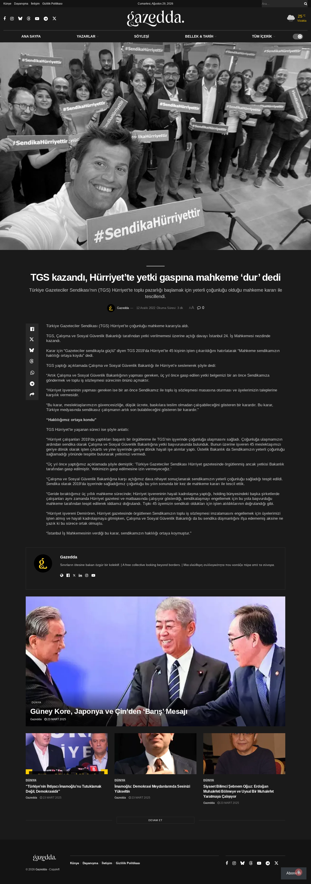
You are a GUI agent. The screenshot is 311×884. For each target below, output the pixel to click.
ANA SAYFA (31, 36)
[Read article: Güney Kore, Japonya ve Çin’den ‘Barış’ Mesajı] (155, 661)
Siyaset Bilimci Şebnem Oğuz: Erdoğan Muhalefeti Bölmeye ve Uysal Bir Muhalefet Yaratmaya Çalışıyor (238, 791)
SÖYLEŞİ (141, 36)
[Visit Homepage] (156, 18)
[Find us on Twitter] (54, 18)
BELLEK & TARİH (199, 36)
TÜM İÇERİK (262, 36)
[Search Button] (305, 3)
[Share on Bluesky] (32, 350)
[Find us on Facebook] (4, 18)
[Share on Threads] (32, 361)
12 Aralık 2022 (145, 308)
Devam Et (155, 820)
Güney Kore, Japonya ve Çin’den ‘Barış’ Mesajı (108, 711)
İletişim (35, 3)
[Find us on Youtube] (37, 18)
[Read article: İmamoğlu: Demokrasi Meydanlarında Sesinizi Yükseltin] (155, 753)
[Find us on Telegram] (46, 18)
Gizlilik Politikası (52, 3)
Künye (7, 3)
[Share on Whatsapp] (32, 372)
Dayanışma (21, 3)
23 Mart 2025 (56, 719)
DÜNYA (36, 702)
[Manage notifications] (298, 872)
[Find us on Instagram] (12, 18)
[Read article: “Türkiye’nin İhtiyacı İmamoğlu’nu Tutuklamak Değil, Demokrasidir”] (67, 753)
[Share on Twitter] (32, 339)
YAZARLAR (86, 36)
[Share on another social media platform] (32, 394)
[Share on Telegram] (32, 383)
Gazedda (123, 308)
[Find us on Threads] (29, 18)
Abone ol (293, 873)
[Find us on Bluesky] (20, 18)
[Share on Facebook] (32, 329)
